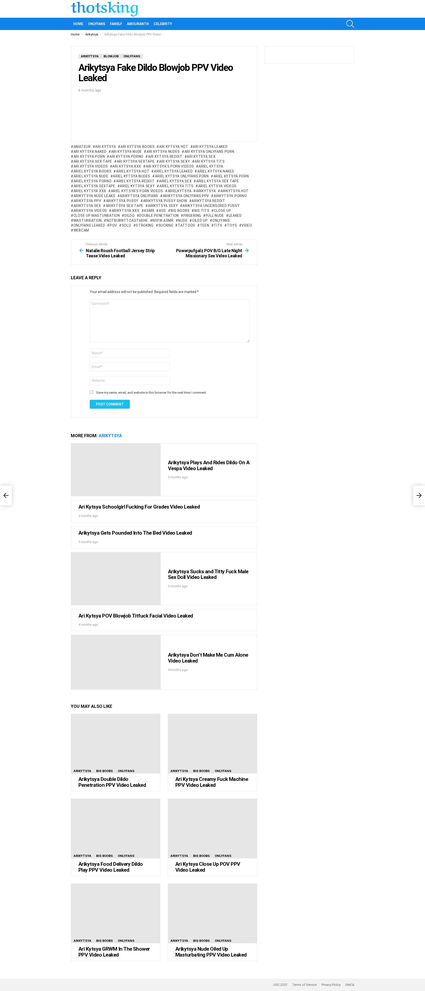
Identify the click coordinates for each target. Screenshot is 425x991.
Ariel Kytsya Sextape (94, 186)
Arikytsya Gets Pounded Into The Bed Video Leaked (135, 533)
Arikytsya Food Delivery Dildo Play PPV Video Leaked (110, 867)
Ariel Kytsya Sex (175, 181)
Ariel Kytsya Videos (217, 186)
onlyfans (221, 220)
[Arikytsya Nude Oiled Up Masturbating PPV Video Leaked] (212, 913)
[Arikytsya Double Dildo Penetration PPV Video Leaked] (115, 744)
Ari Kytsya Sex (201, 156)
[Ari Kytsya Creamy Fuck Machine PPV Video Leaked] (212, 744)
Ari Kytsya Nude (126, 152)
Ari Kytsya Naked (90, 152)
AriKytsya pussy (122, 201)
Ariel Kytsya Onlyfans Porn (182, 176)
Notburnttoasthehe (127, 220)
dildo (129, 215)
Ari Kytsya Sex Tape (93, 161)
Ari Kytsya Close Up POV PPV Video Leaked (207, 867)
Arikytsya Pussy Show (165, 201)
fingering (192, 215)
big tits (201, 211)
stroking (145, 225)
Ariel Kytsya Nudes (131, 176)
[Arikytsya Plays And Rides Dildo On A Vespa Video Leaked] (116, 469)
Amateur (82, 147)
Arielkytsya (179, 191)
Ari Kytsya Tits (210, 161)
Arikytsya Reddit (208, 201)
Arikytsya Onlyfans (139, 196)
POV (113, 225)
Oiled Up (200, 220)
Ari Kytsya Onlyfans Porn (209, 152)
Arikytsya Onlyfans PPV (186, 196)
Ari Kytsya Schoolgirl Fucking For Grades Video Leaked (139, 507)
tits (218, 225)
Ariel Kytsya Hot (132, 171)
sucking (165, 225)
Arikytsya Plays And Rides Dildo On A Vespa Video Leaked (208, 465)
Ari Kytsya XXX (126, 166)
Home (78, 24)
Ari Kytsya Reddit (165, 156)
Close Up (222, 211)
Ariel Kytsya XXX (90, 191)
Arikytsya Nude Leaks (94, 196)
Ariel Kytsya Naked (215, 171)
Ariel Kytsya (210, 166)
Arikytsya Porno (230, 196)
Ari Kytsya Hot (173, 147)
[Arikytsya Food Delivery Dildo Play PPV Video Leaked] (115, 828)
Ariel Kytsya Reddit (135, 181)
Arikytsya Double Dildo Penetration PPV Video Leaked (112, 782)
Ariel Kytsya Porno (92, 181)
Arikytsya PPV (87, 201)
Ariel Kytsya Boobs (92, 171)
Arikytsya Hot (234, 191)
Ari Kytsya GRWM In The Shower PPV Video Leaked (114, 952)
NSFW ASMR (162, 220)
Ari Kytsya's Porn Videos (170, 166)
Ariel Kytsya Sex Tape (217, 181)
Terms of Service (304, 985)
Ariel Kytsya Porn (231, 176)
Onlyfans (96, 24)
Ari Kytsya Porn (89, 156)
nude (182, 220)
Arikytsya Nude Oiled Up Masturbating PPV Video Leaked (211, 952)
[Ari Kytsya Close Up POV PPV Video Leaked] (212, 828)
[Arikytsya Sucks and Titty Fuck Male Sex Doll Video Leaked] (116, 578)
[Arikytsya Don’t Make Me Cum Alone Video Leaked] (116, 662)
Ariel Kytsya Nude (91, 176)
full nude (215, 215)
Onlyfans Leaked (89, 225)
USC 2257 (280, 985)
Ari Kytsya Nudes (163, 152)
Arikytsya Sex (87, 206)
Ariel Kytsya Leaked (173, 171)
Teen (204, 225)
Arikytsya (206, 191)
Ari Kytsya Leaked (210, 147)
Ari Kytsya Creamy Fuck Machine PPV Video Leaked (211, 782)
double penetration (159, 215)
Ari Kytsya (105, 147)
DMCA (349, 985)
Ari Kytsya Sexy (174, 161)
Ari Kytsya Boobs (137, 147)
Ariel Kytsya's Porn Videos (137, 191)
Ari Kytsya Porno (126, 156)
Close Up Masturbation (97, 215)
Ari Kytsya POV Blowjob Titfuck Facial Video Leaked (135, 616)
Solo (126, 225)
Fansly (116, 24)
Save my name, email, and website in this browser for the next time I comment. (151, 392)
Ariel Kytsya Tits (176, 186)
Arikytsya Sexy (163, 206)
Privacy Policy (330, 985)
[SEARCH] (350, 24)
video (247, 225)
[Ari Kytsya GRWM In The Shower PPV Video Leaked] (115, 913)
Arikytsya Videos (90, 211)
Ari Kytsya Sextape (135, 161)
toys (232, 225)
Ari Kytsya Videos (91, 166)
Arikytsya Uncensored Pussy (211, 206)
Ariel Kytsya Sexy (137, 186)
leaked (235, 215)
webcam (81, 230)
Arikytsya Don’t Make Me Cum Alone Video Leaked (208, 658)
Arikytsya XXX (125, 211)
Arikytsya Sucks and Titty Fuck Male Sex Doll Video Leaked (208, 574)
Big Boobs (180, 211)
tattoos (186, 225)
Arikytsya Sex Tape (124, 206)
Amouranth (138, 24)
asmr (149, 211)
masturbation (88, 220)
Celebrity (163, 24)
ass (162, 211)
